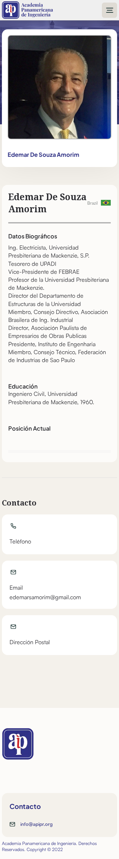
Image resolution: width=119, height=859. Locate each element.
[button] (109, 10)
